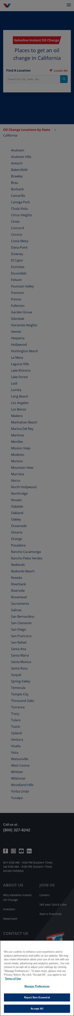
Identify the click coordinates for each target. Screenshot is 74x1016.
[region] (37, 978)
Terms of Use (13, 978)
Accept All (37, 1008)
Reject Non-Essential (37, 997)
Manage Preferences (37, 986)
